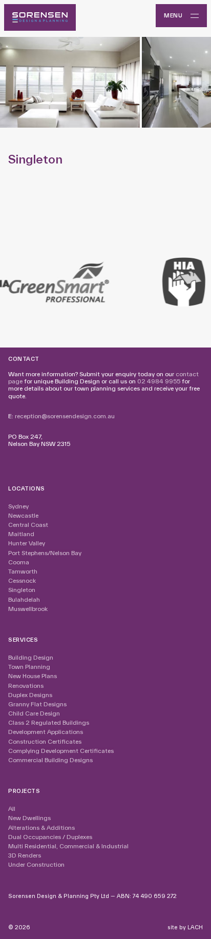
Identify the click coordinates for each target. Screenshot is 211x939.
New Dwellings (29, 817)
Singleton (21, 589)
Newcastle (23, 515)
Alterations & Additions (41, 827)
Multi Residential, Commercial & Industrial (68, 846)
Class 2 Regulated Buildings (48, 722)
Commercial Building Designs (50, 760)
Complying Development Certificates (61, 750)
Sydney (18, 506)
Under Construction (36, 864)
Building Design (30, 657)
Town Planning (29, 666)
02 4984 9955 (158, 381)
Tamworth (22, 571)
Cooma (18, 562)
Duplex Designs (30, 694)
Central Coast (28, 524)
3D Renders (24, 855)
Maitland (21, 533)
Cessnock (22, 580)
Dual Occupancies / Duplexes (50, 836)
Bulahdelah (24, 599)
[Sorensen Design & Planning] (40, 17)
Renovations (26, 685)
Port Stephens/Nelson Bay (44, 552)
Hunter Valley (26, 543)
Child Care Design (34, 713)
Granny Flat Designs (37, 704)
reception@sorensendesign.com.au (65, 416)
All (11, 808)
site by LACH (185, 927)
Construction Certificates (44, 741)
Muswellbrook (28, 608)
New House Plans (32, 675)
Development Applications (45, 731)
